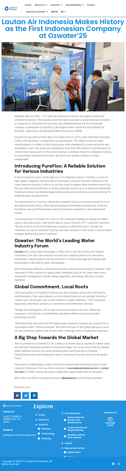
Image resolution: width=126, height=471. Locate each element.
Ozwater (19, 251)
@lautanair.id (68, 378)
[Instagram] (118, 463)
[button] (17, 395)
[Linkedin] (113, 463)
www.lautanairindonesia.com (82, 368)
